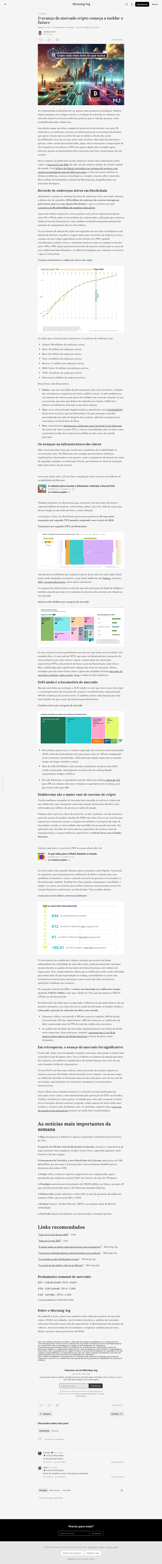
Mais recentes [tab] (54, 1490)
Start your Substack (73, 1553)
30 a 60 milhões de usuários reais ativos (73, 207)
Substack (70, 1559)
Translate (43, 14)
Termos (101, 1547)
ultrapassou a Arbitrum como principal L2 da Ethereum (93, 426)
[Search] (126, 4)
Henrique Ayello (50, 32)
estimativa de (45, 207)
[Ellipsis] (123, 1452)
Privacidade (92, 1547)
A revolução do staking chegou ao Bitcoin (61, 1265)
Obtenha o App (92, 1553)
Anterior (47, 1414)
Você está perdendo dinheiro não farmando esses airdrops (69, 1253)
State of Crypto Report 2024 (53, 1234)
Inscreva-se (142, 4)
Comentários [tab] (44, 1431)
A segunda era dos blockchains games (59, 1259)
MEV (40, 582)
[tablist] (49, 1431)
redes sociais (66, 675)
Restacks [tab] (55, 1431)
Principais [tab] (43, 1490)
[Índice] (2, 782)
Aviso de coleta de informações (86, 1394)
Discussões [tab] (66, 1490)
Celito (45, 1467)
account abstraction (54, 582)
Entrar (155, 4)
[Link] (34, 190)
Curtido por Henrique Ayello (54, 1455)
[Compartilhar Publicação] (132, 4)
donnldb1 (47, 1452)
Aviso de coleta (112, 1547)
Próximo (115, 1414)
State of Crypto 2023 (49, 1241)
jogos (77, 675)
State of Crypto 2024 (58, 164)
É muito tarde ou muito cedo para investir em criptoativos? (70, 1247)
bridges (107, 578)
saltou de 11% (113, 780)
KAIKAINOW (115, 410)
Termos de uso (95, 1391)
